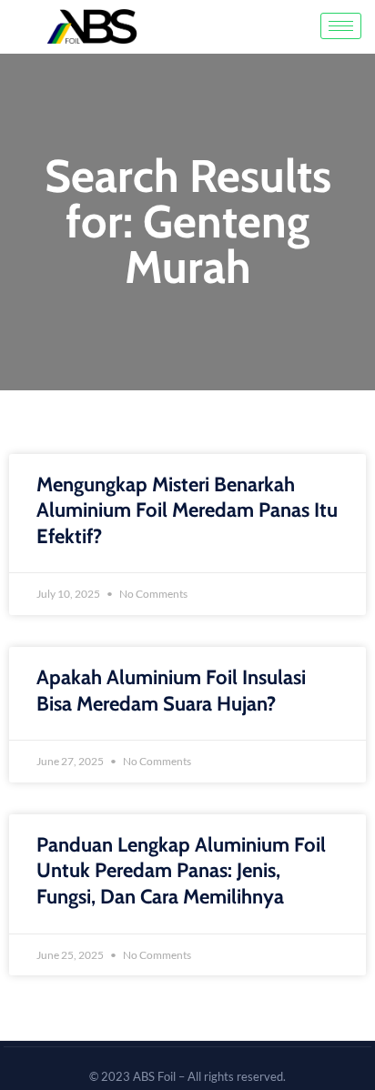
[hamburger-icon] (340, 26)
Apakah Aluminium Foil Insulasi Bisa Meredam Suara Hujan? (171, 690)
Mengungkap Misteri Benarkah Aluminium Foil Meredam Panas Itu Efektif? (187, 510)
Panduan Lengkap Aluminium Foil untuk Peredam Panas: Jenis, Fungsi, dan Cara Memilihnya (181, 871)
